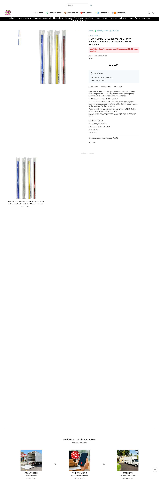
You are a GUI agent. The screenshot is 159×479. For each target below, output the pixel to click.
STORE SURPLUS (94, 36)
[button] (38, 12)
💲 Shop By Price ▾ (101, 31)
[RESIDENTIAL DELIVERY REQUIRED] (127, 460)
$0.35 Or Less (114, 31)
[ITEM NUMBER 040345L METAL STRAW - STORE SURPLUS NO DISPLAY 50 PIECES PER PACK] (26, 178)
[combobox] (77, 5)
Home (91, 31)
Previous (25, 57)
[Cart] (153, 12)
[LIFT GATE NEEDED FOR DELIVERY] (31, 460)
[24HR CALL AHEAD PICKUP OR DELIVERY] (79, 460)
